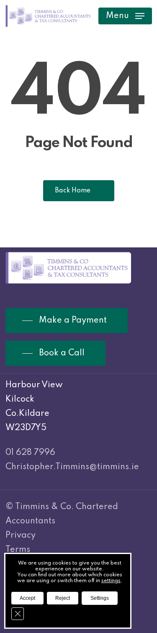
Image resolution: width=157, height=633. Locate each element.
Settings (99, 598)
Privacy (20, 535)
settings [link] (111, 580)
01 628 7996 (30, 453)
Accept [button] (27, 598)
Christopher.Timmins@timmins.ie (72, 467)
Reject (62, 598)
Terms (17, 550)
